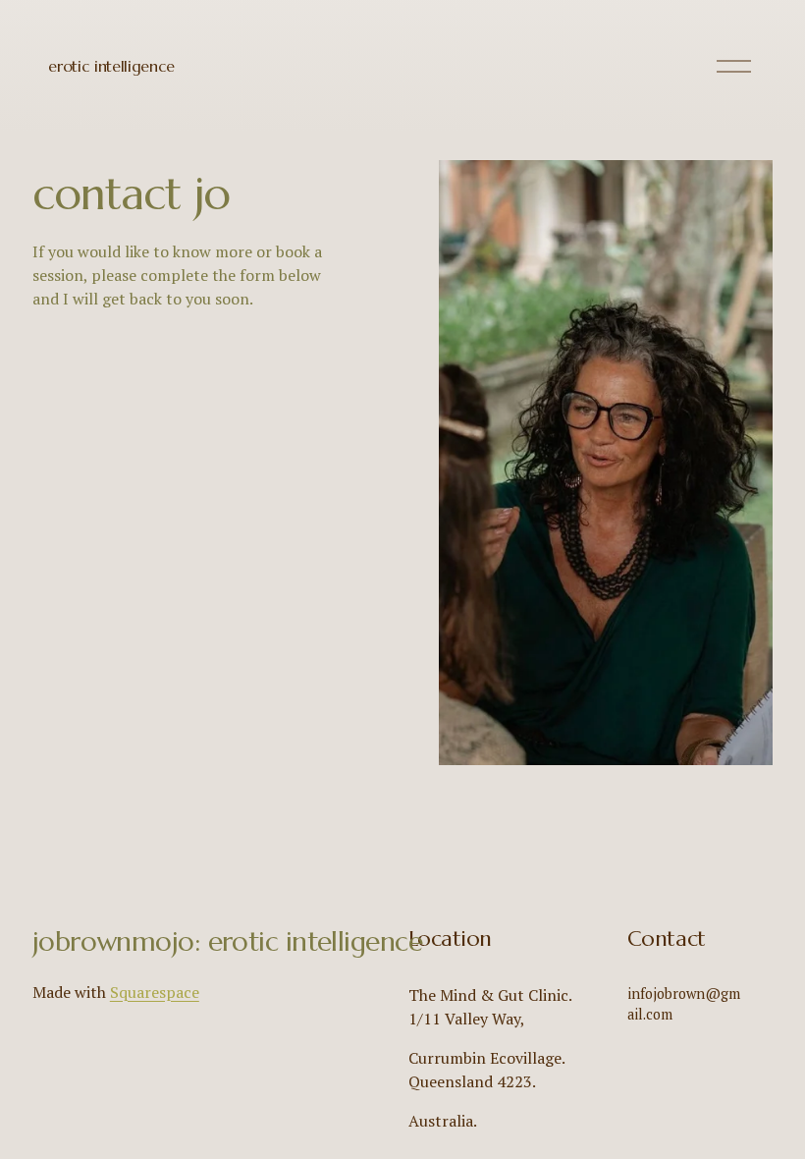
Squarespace (154, 992)
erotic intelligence (111, 66)
